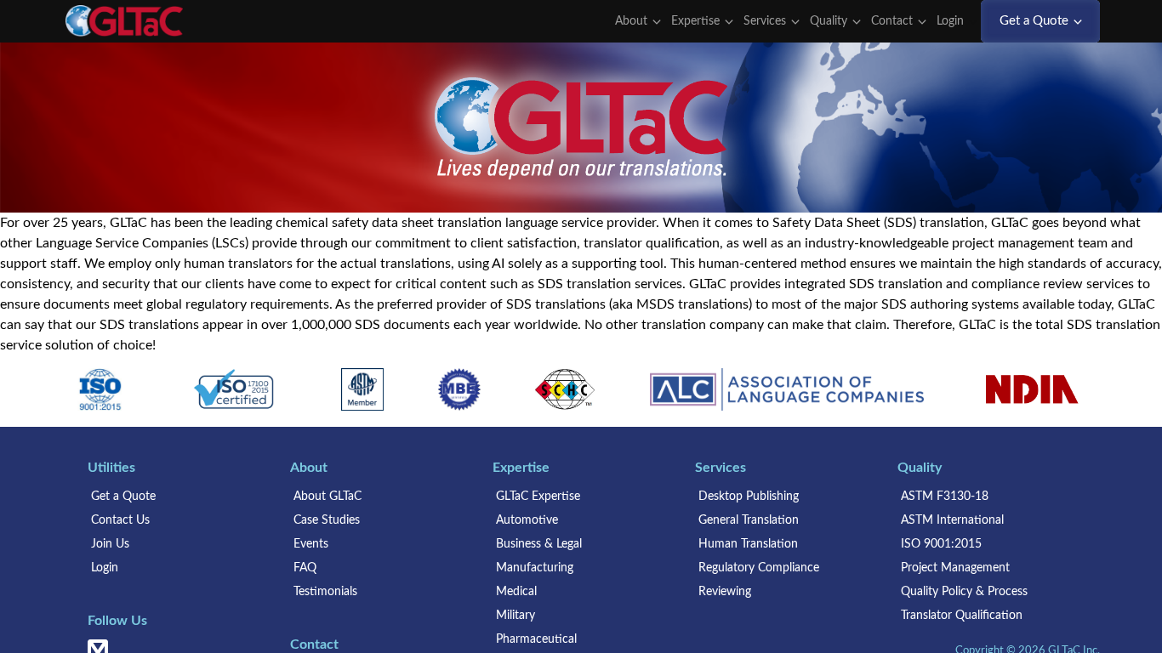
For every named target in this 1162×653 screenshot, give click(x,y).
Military (515, 616)
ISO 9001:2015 (941, 544)
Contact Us (120, 520)
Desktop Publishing (748, 497)
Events (310, 544)
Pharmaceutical (536, 639)
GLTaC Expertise (538, 497)
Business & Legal (539, 544)
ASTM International (952, 520)
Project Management (955, 568)
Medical (516, 592)
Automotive (527, 520)
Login (952, 21)
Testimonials (325, 592)
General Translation (748, 520)
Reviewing (724, 592)
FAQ (304, 568)
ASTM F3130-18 (944, 497)
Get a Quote (123, 497)
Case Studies (326, 520)
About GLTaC (327, 497)
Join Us (110, 544)
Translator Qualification (961, 616)
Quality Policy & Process (964, 592)
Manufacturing (534, 568)
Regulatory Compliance (758, 568)
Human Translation (748, 544)
